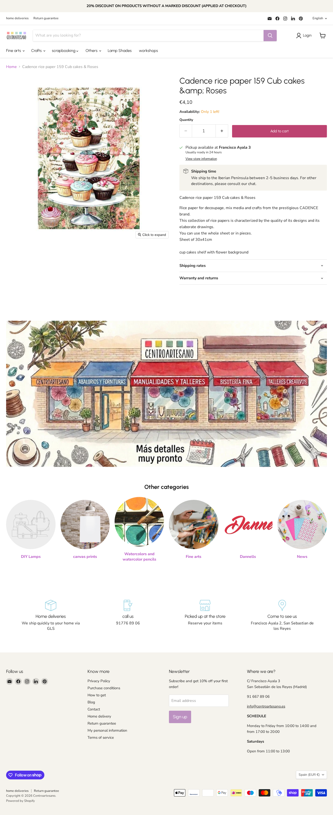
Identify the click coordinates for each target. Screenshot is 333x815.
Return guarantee (46, 18)
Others (92, 50)
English (318, 18)
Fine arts (14, 50)
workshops (148, 50)
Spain (309, 774)
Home (11, 67)
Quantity (186, 120)
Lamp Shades (120, 50)
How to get (97, 695)
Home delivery (99, 716)
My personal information (107, 730)
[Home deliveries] (50, 615)
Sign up (180, 716)
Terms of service (101, 737)
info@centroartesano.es (266, 706)
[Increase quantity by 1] (222, 131)
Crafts (37, 50)
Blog (91, 702)
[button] (304, 36)
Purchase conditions (104, 688)
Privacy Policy (99, 681)
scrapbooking (64, 50)
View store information (201, 159)
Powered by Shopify (20, 801)
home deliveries (17, 18)
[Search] (270, 35)
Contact (94, 709)
